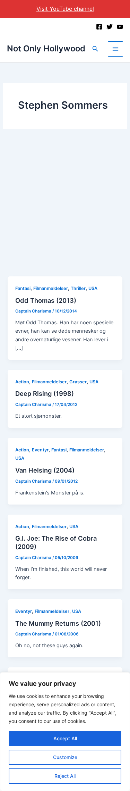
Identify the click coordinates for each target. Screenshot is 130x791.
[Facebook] (99, 27)
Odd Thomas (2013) (45, 300)
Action (22, 381)
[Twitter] (109, 27)
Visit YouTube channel (65, 8)
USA (92, 288)
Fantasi (23, 288)
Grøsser (78, 381)
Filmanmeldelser (50, 288)
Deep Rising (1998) (44, 393)
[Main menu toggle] (115, 49)
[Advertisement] (65, 208)
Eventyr (40, 449)
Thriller (78, 288)
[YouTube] (120, 27)
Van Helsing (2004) (45, 470)
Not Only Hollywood (46, 48)
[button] (95, 48)
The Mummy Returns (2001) (58, 623)
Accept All (65, 738)
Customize (65, 757)
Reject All (65, 776)
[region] (65, 731)
